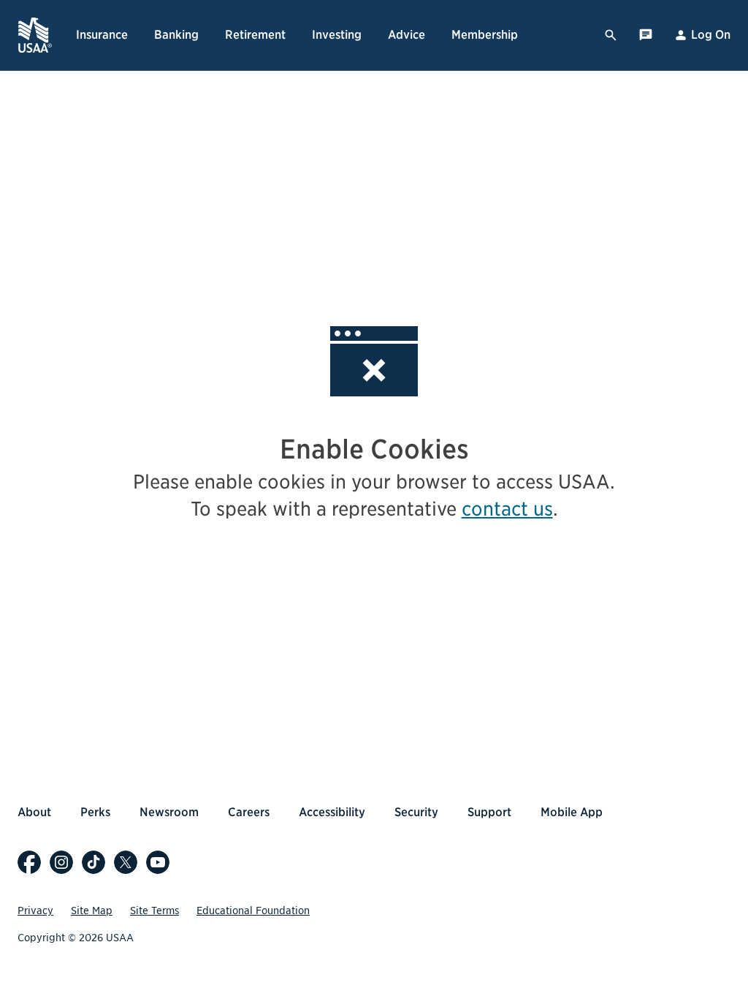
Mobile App (572, 812)
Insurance (102, 35)
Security (416, 812)
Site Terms (154, 910)
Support (489, 812)
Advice (406, 35)
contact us (507, 508)
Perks (95, 812)
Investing (337, 35)
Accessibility (332, 812)
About (34, 812)
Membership (484, 35)
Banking (176, 35)
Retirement (255, 35)
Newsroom (169, 812)
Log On (710, 35)
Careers (249, 812)
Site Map (91, 910)
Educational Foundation (253, 910)
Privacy (35, 910)
